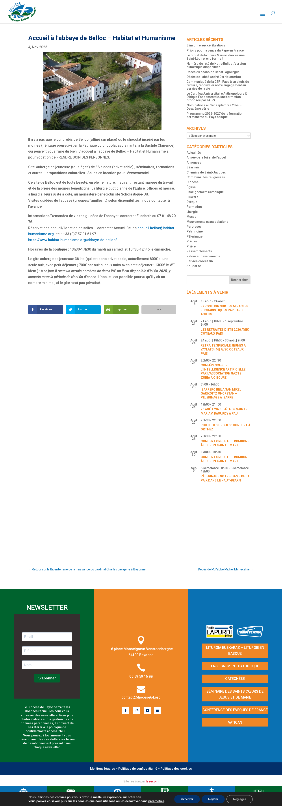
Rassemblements (199, 251)
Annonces (194, 162)
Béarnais (193, 167)
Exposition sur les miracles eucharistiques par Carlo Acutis (224, 310)
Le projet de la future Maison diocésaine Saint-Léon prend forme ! (216, 56)
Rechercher (239, 280)
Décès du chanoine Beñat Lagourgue (213, 72)
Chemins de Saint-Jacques (206, 172)
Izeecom (152, 781)
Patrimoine (195, 231)
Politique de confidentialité (137, 768)
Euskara (192, 197)
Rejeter (213, 799)
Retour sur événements (203, 256)
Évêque (192, 202)
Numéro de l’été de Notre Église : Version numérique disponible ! (216, 65)
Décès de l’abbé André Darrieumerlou (214, 77)
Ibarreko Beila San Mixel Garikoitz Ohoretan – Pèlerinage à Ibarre (221, 393)
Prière (191, 246)
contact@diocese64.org (141, 697)
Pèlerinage (194, 236)
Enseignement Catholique (205, 192)
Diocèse (193, 182)
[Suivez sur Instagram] (136, 710)
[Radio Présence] (250, 636)
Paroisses (194, 226)
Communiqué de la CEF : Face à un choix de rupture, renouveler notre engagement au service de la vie (218, 85)
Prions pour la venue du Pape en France (215, 50)
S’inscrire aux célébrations (206, 45)
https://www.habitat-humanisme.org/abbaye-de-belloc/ (72, 240)
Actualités (194, 152)
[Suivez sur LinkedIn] (157, 710)
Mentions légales (102, 768)
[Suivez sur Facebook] (125, 710)
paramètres (156, 801)
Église (191, 187)
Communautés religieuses (206, 177)
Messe (191, 216)
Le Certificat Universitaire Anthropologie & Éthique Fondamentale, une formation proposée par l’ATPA (217, 97)
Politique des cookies (176, 768)
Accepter (187, 799)
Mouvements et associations (207, 221)
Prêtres (192, 241)
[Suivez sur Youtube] (147, 710)
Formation (194, 206)
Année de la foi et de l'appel (206, 157)
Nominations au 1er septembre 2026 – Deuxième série (214, 106)
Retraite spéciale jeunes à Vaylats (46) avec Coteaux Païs (223, 349)
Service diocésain (200, 261)
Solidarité (194, 266)
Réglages (239, 799)
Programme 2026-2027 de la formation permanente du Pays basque (215, 115)
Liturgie (192, 212)
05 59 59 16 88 (141, 676)
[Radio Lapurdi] (221, 636)
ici (65, 731)
